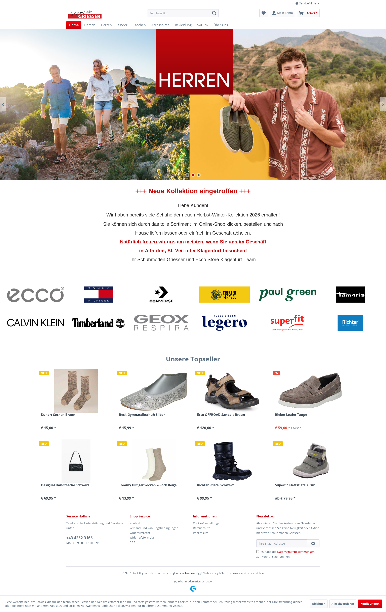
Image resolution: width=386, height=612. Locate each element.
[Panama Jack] (224, 294)
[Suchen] (214, 13)
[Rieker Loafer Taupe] (310, 391)
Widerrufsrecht (140, 533)
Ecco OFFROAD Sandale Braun (221, 415)
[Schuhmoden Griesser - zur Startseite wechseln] (85, 14)
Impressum (200, 533)
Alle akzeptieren (343, 604)
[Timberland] (98, 323)
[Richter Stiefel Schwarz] (232, 461)
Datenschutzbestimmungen (296, 552)
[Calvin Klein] (35, 323)
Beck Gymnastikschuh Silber (142, 415)
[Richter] (350, 323)
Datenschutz (201, 528)
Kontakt (135, 523)
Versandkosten (184, 573)
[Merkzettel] (263, 13)
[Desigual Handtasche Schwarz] (76, 461)
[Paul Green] (287, 294)
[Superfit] (287, 323)
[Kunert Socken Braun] (76, 391)
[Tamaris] (350, 294)
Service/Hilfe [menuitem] (307, 3)
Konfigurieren (370, 604)
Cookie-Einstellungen (207, 523)
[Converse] (161, 294)
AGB (132, 542)
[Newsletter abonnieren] (313, 543)
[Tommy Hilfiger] (98, 294)
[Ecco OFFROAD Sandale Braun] (232, 391)
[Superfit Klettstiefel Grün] (310, 461)
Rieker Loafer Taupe (291, 415)
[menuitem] (183, 13)
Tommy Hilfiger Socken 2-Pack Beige (148, 485)
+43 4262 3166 (79, 537)
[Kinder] (193, 104)
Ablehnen (318, 604)
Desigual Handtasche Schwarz (65, 485)
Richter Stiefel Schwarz (215, 485)
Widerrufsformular (142, 537)
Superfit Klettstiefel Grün (295, 485)
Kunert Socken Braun (58, 415)
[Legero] (224, 323)
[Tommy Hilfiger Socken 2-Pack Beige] (154, 461)
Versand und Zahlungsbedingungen (154, 528)
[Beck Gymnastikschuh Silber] (154, 391)
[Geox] (161, 323)
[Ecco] (35, 294)
